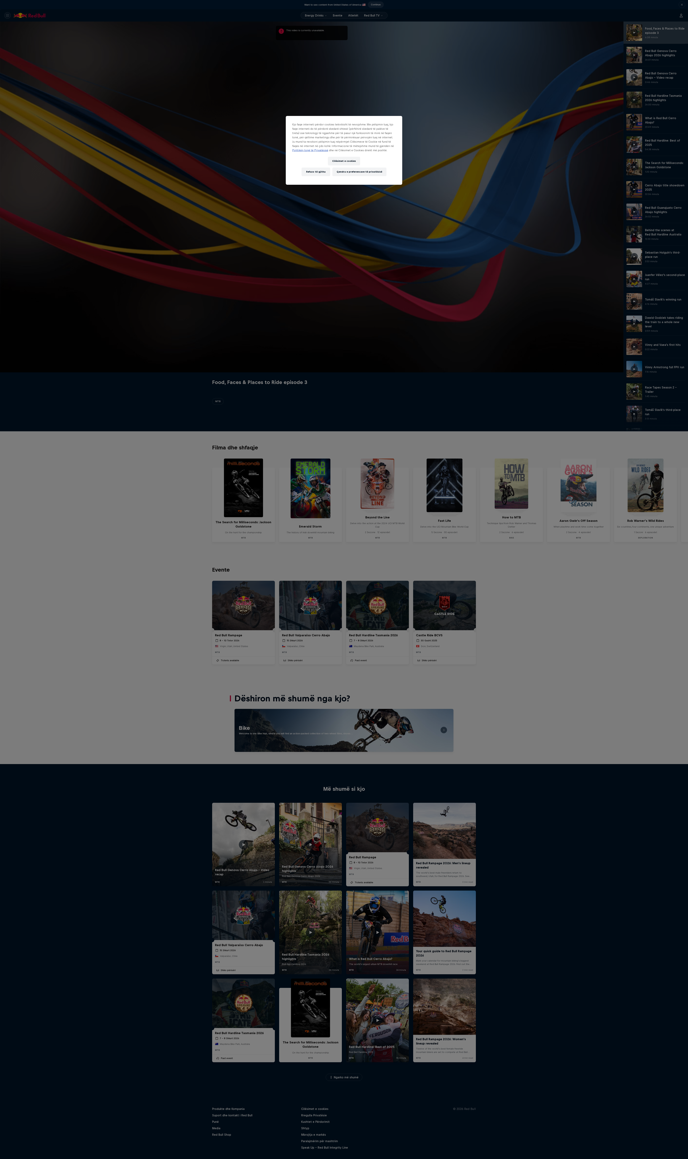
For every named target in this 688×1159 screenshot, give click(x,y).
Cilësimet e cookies (344, 161)
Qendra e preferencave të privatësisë (359, 171)
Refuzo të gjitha (316, 171)
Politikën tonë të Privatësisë (310, 150)
